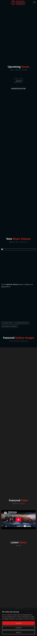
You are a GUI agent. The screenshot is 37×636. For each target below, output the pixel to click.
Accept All (18, 623)
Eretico (23, 547)
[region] (18, 622)
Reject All (18, 632)
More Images (18, 488)
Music (28, 547)
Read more (21, 560)
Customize (19, 628)
